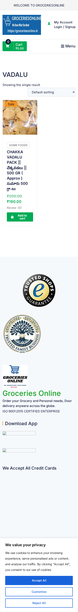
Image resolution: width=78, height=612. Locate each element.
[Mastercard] (4, 482)
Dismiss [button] (39, 17)
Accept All (39, 580)
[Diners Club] (4, 506)
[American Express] (4, 473)
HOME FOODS (18, 145)
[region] (39, 575)
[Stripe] (4, 522)
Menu (70, 46)
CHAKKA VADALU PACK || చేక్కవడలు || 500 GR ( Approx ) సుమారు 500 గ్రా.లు (17, 170)
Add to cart (22, 217)
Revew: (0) (14, 207)
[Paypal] (4, 498)
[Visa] (4, 490)
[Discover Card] (4, 514)
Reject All (39, 603)
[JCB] (4, 530)
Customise (39, 591)
